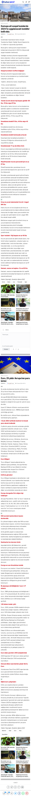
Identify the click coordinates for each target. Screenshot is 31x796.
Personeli (19, 282)
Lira (14, 282)
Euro (15, 730)
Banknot (4, 730)
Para (20, 730)
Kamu (8, 282)
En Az (3, 282)
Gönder (6, 349)
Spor (26, 282)
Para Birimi (4, 734)
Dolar (10, 730)
